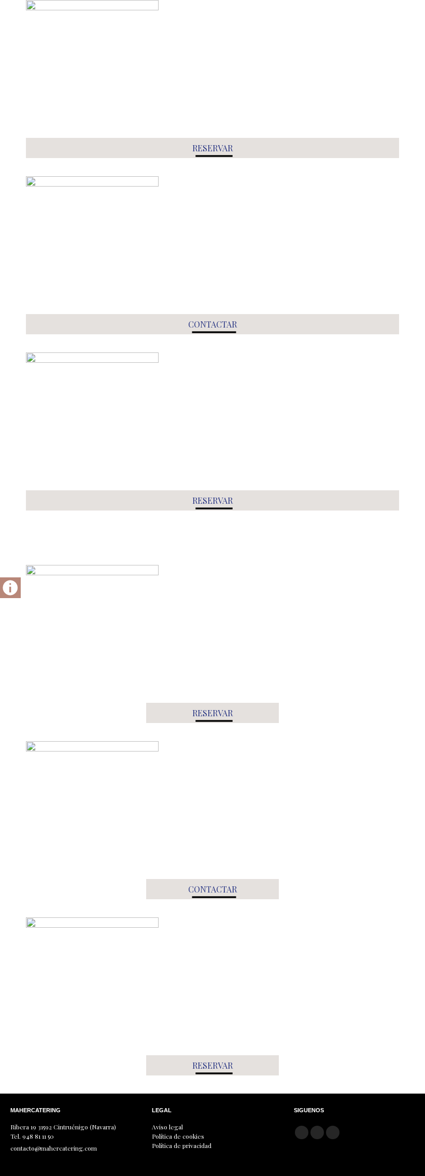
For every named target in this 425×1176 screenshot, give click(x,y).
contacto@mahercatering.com (53, 1148)
